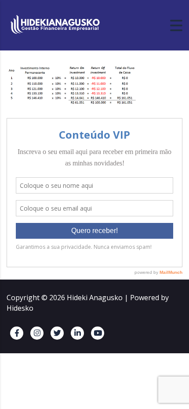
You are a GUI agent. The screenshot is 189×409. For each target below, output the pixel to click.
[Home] (55, 24)
